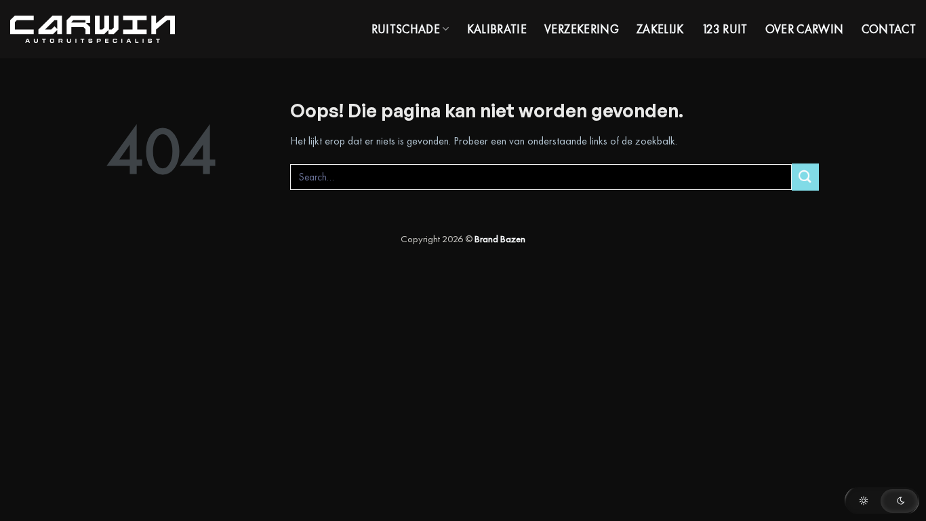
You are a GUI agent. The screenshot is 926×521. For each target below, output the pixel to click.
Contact (889, 29)
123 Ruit (725, 29)
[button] (882, 500)
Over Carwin (804, 29)
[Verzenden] (805, 176)
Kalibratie (497, 29)
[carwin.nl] (92, 29)
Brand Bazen (500, 239)
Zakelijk (660, 29)
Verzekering (581, 29)
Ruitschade (406, 29)
